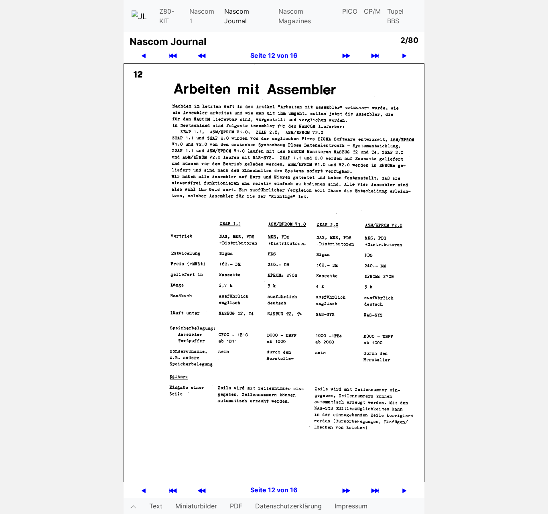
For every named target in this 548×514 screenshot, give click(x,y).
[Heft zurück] (201, 55)
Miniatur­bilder (196, 506)
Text (155, 506)
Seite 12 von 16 (274, 55)
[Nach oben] (133, 506)
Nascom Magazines (294, 16)
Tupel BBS (395, 16)
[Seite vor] (404, 55)
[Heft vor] (346, 55)
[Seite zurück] (144, 55)
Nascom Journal (236, 16)
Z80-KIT (166, 16)
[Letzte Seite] (375, 55)
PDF (236, 506)
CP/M (372, 11)
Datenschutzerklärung (288, 506)
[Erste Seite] (173, 55)
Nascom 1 (201, 16)
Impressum (351, 506)
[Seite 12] (274, 272)
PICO (349, 11)
